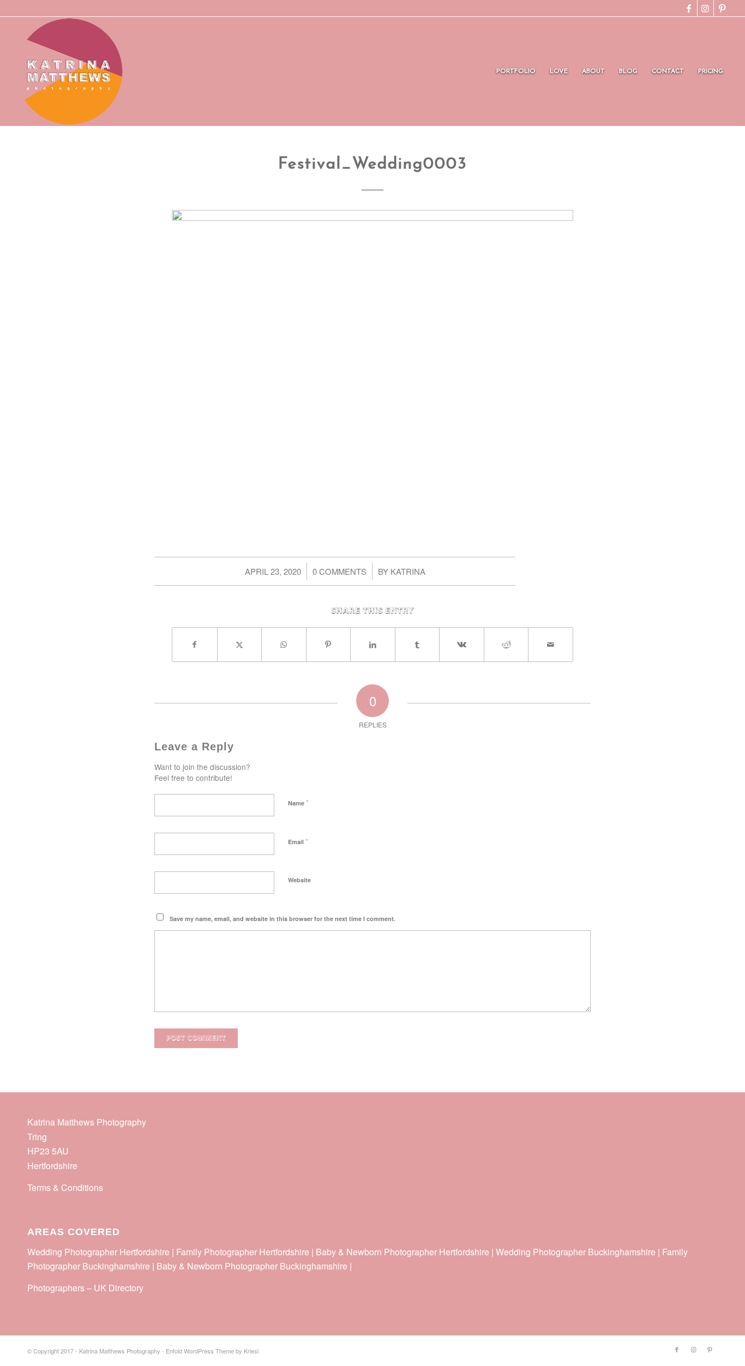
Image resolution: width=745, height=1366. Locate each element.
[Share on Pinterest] (329, 644)
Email (298, 841)
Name (298, 802)
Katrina (407, 571)
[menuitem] (516, 71)
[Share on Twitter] (240, 644)
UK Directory (118, 1287)
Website (299, 880)
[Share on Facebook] (194, 644)
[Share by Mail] (550, 644)
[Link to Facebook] (689, 8)
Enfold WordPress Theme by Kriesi (212, 1350)
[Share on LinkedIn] (373, 644)
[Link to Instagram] (705, 8)
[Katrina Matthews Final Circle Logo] (69, 71)
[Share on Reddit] (506, 644)
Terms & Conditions (65, 1187)
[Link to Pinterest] (722, 8)
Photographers (56, 1287)
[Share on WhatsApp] (284, 644)
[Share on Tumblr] (417, 644)
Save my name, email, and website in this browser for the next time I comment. (282, 918)
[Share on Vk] (462, 644)
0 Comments (340, 571)
